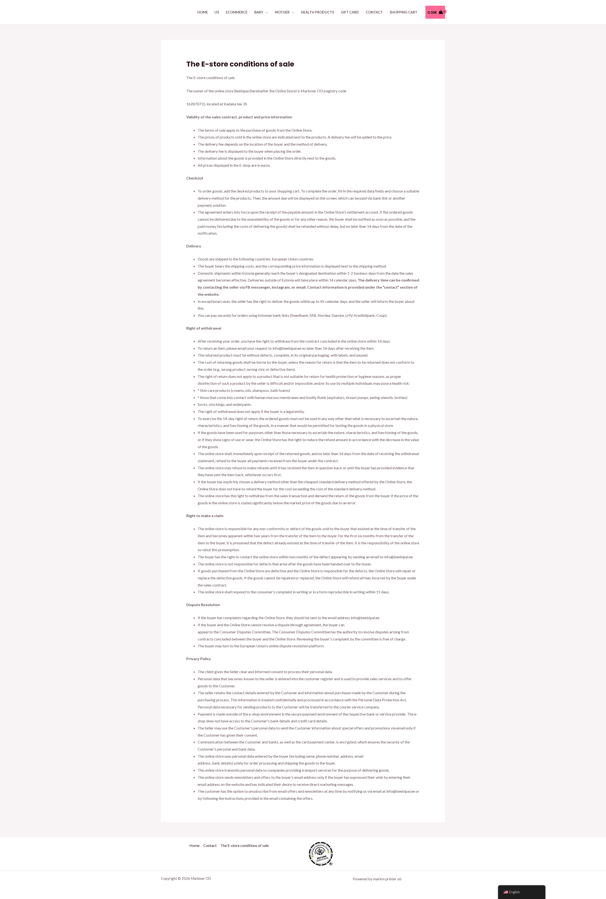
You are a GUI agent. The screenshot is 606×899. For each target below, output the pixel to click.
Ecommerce (236, 12)
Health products (317, 12)
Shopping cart (403, 12)
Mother (282, 12)
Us (216, 12)
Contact (374, 12)
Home (202, 12)
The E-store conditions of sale (244, 845)
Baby (258, 12)
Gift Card (350, 12)
